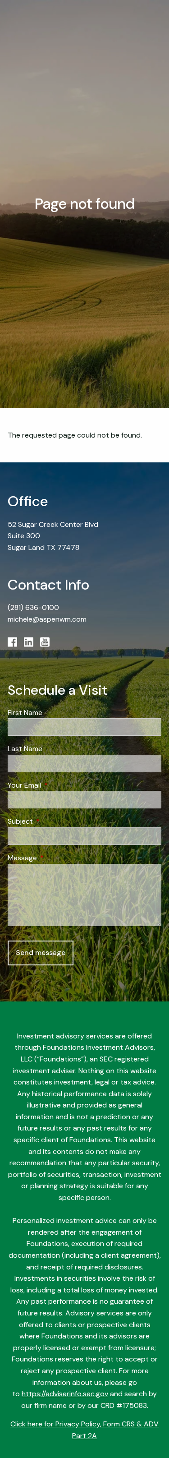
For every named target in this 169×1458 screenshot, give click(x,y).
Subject (55, 821)
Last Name (25, 748)
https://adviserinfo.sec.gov (65, 1393)
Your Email (59, 785)
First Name (25, 712)
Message (57, 858)
